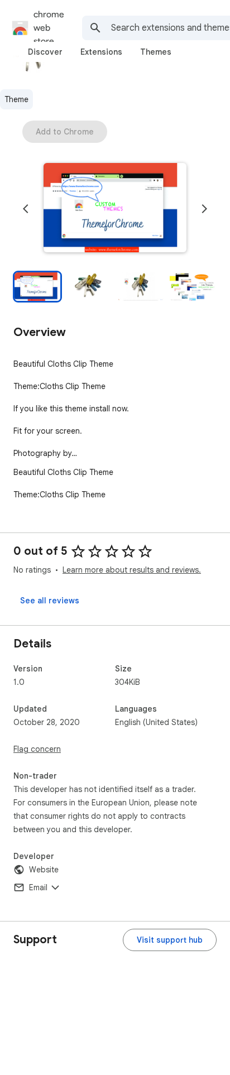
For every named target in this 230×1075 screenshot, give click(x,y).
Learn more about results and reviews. (132, 570)
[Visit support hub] (170, 940)
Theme (16, 99)
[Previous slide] (26, 209)
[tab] (45, 52)
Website (44, 870)
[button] (115, 209)
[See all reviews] (49, 600)
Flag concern (37, 749)
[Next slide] (204, 209)
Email (38, 887)
